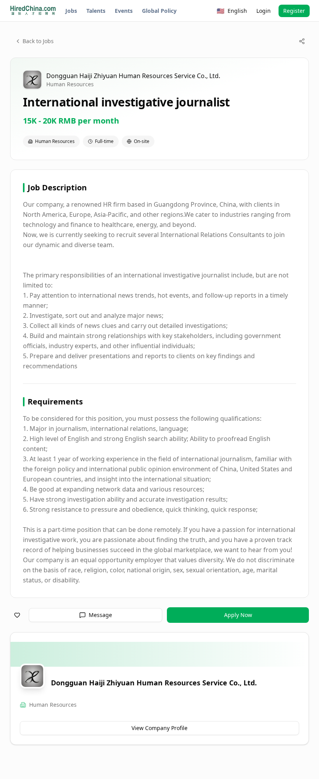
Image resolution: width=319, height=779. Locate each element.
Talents (95, 10)
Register (294, 10)
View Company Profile (159, 728)
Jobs (71, 10)
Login (263, 10)
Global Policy (159, 10)
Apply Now (238, 615)
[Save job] (17, 615)
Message (100, 615)
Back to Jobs (38, 41)
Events (124, 10)
